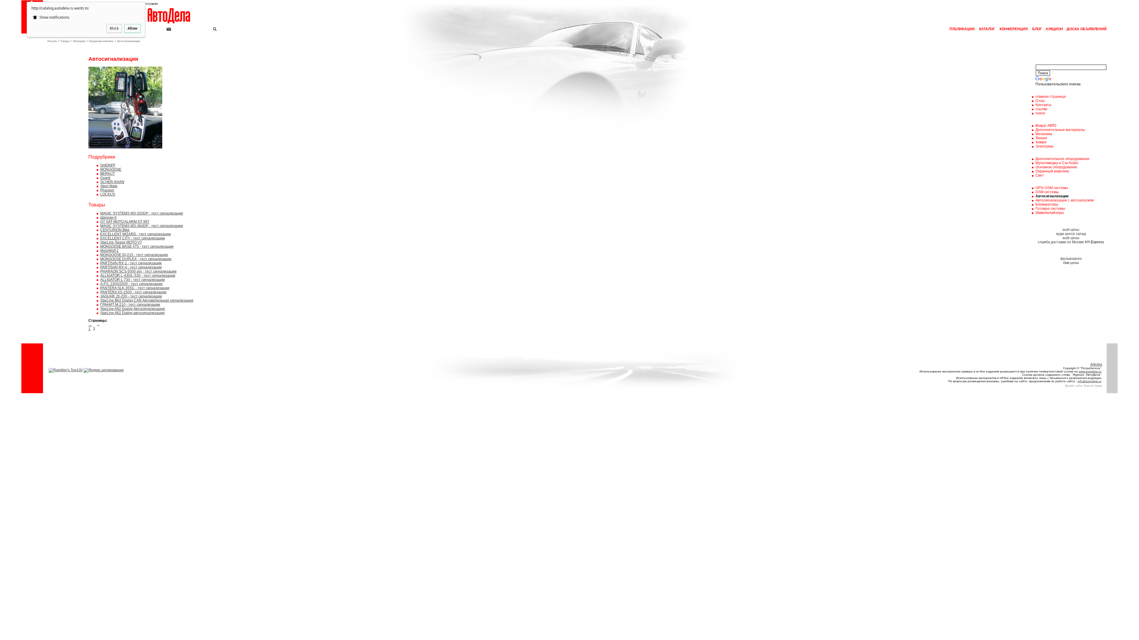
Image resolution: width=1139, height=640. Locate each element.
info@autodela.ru (1089, 381)
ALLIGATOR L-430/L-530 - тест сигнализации (137, 275)
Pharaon (107, 190)
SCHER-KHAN (112, 182)
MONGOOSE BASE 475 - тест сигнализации (137, 246)
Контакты (1043, 105)
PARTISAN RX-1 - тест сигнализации (131, 263)
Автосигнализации (128, 41)
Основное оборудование (1056, 167)
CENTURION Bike (115, 230)
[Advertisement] (61, 145)
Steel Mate (108, 186)
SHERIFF (107, 165)
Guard (105, 178)
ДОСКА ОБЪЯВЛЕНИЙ (1086, 29)
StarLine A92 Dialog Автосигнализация (132, 309)
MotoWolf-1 (109, 251)
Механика (1043, 134)
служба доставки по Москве (1061, 242)
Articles (1096, 364)
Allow (132, 28)
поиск (1040, 113)
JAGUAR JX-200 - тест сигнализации (131, 296)
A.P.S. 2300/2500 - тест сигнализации (131, 284)
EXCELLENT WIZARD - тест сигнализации (135, 234)
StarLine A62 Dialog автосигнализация (132, 313)
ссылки (1041, 109)
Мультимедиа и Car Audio (1056, 163)
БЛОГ (1036, 29)
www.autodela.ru (1090, 371)
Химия (1040, 142)
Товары (64, 41)
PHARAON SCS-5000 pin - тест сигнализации (138, 271)
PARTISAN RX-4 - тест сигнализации (131, 267)
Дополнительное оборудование (1062, 159)
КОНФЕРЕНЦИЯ (1014, 29)
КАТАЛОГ (987, 29)
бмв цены (1071, 263)
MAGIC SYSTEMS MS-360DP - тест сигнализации (141, 226)
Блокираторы (1046, 204)
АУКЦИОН (1054, 29)
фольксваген (1071, 259)
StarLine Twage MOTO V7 (121, 242)
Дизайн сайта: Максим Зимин (1083, 385)
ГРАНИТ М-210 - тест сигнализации (130, 305)
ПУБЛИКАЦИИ (962, 29)
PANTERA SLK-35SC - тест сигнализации (134, 288)
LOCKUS (107, 194)
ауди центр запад (1071, 234)
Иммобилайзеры (1049, 213)
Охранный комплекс (101, 41)
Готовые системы (1050, 209)
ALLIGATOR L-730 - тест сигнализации (132, 280)
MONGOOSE (110, 169)
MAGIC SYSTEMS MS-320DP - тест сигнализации (141, 213)
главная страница (1050, 97)
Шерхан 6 (108, 217)
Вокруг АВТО (1045, 126)
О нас (1040, 101)
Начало (52, 41)
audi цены (1070, 230)
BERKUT (107, 174)
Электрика (79, 41)
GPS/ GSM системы (1051, 188)
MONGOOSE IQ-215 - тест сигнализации (134, 255)
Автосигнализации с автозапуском (1064, 200)
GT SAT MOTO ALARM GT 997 (124, 222)
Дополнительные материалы (1060, 130)
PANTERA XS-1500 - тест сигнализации (133, 292)
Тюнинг (1041, 138)
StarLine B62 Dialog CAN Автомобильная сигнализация (146, 300)
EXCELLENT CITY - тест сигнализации (132, 238)
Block (114, 28)
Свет (1039, 175)
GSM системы (1047, 192)
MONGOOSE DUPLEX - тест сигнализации (135, 259)
